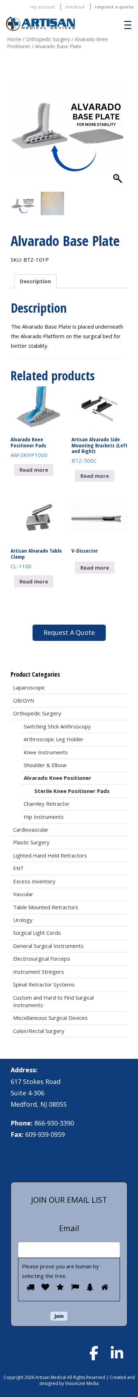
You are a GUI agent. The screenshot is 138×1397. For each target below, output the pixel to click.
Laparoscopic (29, 687)
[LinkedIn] (116, 1353)
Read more (33, 469)
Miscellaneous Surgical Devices (50, 1017)
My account (42, 7)
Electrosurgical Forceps (41, 958)
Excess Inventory (34, 881)
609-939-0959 (45, 1134)
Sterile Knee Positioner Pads (72, 790)
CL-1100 (36, 558)
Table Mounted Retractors (45, 907)
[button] (118, 131)
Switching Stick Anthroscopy (57, 726)
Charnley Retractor (47, 803)
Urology (23, 919)
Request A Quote (69, 632)
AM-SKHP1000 (29, 447)
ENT (18, 868)
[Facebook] (93, 1353)
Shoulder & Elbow (45, 765)
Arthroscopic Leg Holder (54, 739)
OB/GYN (23, 700)
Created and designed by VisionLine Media (87, 1380)
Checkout (75, 7)
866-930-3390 (54, 1123)
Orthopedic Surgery (48, 39)
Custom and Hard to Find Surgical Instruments (53, 1001)
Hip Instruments (44, 816)
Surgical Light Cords (37, 932)
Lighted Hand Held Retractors (50, 855)
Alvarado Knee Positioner (57, 777)
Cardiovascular (30, 829)
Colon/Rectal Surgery (38, 1030)
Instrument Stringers (38, 971)
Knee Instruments (46, 752)
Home (14, 39)
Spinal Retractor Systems (44, 984)
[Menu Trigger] (126, 24)
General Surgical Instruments (48, 945)
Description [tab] (35, 281)
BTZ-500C (99, 450)
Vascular (23, 894)
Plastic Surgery (31, 842)
